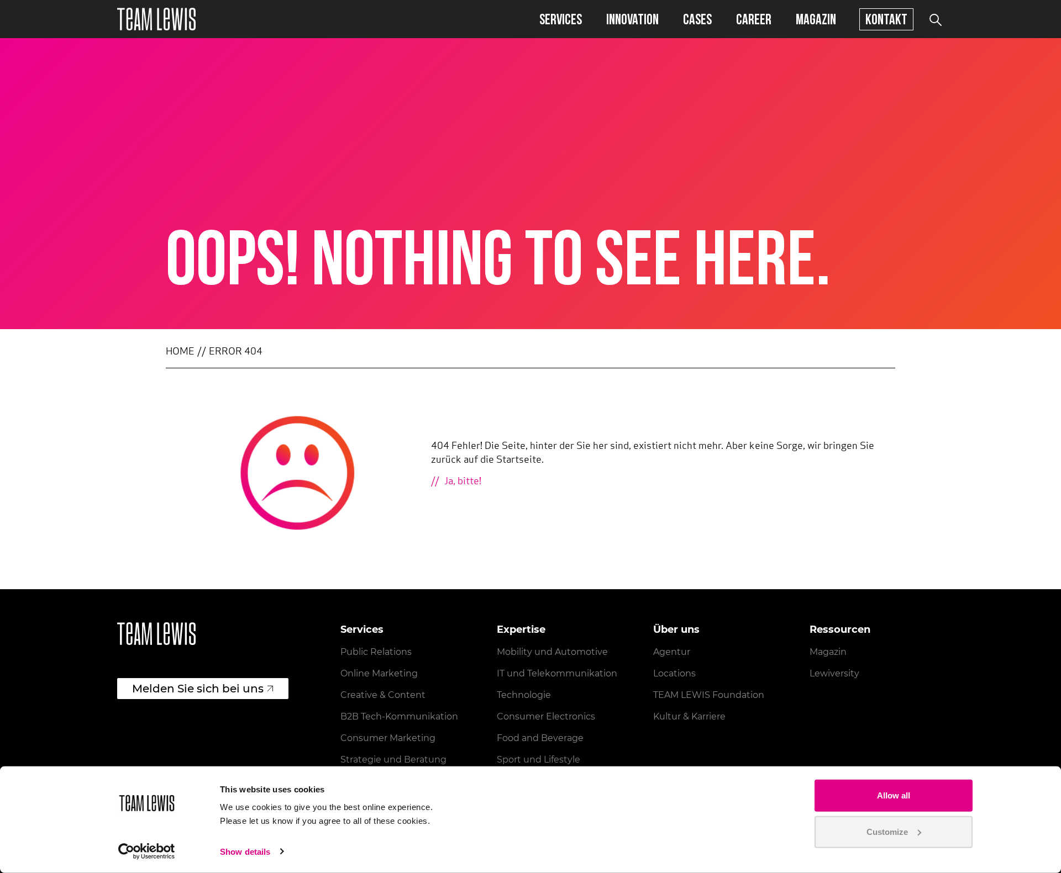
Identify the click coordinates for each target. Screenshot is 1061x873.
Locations (674, 673)
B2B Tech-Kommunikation (399, 716)
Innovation (632, 19)
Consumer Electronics (546, 716)
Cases (697, 19)
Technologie (524, 695)
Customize (887, 831)
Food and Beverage (540, 738)
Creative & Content (383, 695)
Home (180, 352)
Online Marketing (379, 673)
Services (560, 19)
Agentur (671, 652)
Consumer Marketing (387, 738)
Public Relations (376, 652)
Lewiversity (834, 673)
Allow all (893, 795)
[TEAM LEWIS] (156, 19)
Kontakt (886, 19)
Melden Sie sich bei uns (198, 688)
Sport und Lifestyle (538, 759)
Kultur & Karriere (689, 716)
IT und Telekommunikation (557, 673)
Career (753, 19)
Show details (245, 851)
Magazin (816, 19)
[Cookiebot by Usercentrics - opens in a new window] (146, 851)
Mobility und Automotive (552, 652)
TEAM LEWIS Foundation (708, 695)
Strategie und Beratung (393, 759)
